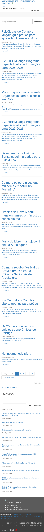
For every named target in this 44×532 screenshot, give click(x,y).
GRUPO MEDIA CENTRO (10, 1)
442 (32, 374)
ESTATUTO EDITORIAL (27, 1)
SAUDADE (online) (6, 519)
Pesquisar (38, 21)
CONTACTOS (6, 3)
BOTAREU (25, 517)
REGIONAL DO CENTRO (22, 515)
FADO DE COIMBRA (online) (9, 517)
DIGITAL (9, 530)
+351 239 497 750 (15, 507)
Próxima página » (8, 377)
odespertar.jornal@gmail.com (18, 509)
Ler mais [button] (5, 51)
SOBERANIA (36, 517)
